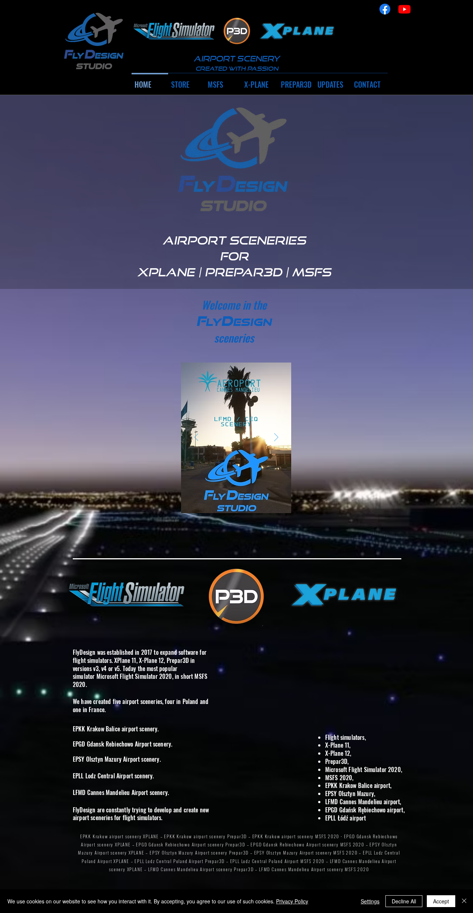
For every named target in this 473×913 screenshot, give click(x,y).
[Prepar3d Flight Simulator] (237, 31)
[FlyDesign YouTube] (404, 9)
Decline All (404, 901)
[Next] (276, 437)
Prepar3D (178, 660)
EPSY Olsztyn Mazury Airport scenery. (117, 759)
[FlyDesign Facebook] (385, 9)
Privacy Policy (292, 901)
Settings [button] (370, 901)
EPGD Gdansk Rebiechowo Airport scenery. (122, 744)
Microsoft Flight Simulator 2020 (134, 676)
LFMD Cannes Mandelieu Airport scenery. (121, 792)
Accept (441, 901)
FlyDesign (84, 652)
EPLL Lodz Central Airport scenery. (113, 775)
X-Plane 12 (151, 660)
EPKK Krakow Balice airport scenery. (116, 728)
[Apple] (174, 31)
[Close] (464, 901)
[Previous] (196, 437)
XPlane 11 (125, 660)
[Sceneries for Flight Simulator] (93, 42)
